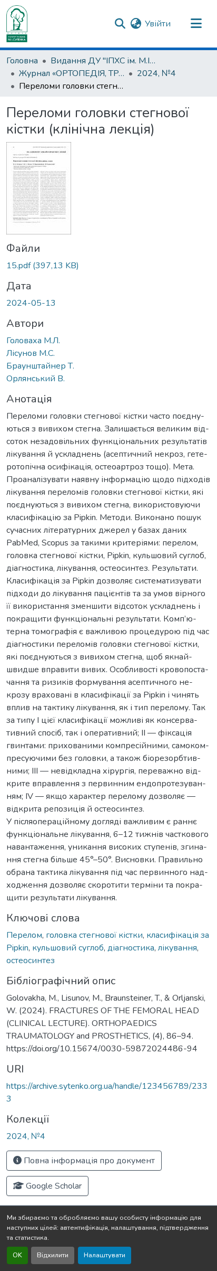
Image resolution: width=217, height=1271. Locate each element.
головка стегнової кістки (94, 935)
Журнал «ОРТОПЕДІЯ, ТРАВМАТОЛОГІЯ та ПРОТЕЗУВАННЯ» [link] (71, 73)
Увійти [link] (158, 24)
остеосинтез (30, 960)
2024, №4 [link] (156, 73)
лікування (177, 948)
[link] (108, 265)
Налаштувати (104, 1255)
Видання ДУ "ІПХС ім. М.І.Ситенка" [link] (103, 61)
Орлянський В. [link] (35, 378)
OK (17, 1255)
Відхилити (52, 1255)
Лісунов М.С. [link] (30, 353)
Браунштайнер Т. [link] (40, 366)
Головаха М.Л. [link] (33, 340)
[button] (16, 23)
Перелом (24, 935)
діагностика (130, 948)
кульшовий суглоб (68, 948)
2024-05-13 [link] (31, 303)
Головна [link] (22, 61)
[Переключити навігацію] (196, 24)
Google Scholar (53, 1186)
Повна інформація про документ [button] (88, 1160)
